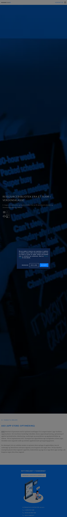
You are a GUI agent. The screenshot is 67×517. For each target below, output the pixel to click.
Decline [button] (34, 265)
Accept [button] (44, 265)
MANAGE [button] (25, 265)
